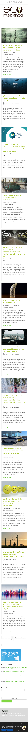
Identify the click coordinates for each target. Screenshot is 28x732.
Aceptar (4, 729)
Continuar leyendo (7, 74)
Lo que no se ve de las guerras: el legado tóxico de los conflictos (13, 349)
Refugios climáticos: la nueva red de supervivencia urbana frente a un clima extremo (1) (14, 400)
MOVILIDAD (13, 202)
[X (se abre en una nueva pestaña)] (7, 2)
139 (12, 640)
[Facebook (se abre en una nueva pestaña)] (10, 2)
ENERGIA (14, 52)
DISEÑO (13, 154)
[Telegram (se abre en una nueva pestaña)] (21, 2)
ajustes (11, 727)
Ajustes (16, 729)
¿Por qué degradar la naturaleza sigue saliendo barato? (14, 98)
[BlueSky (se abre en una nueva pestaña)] (19, 2)
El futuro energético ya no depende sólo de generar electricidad (13, 48)
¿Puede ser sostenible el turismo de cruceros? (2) (15, 679)
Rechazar (10, 729)
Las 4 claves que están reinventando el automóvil (12, 197)
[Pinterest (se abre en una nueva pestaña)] (12, 2)
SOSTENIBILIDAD (15, 259)
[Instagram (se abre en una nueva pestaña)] (14, 2)
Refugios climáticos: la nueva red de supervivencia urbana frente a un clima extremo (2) (14, 251)
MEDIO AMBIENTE (15, 103)
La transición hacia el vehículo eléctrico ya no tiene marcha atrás (13, 451)
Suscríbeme (7, 701)
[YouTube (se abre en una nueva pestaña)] (16, 2)
